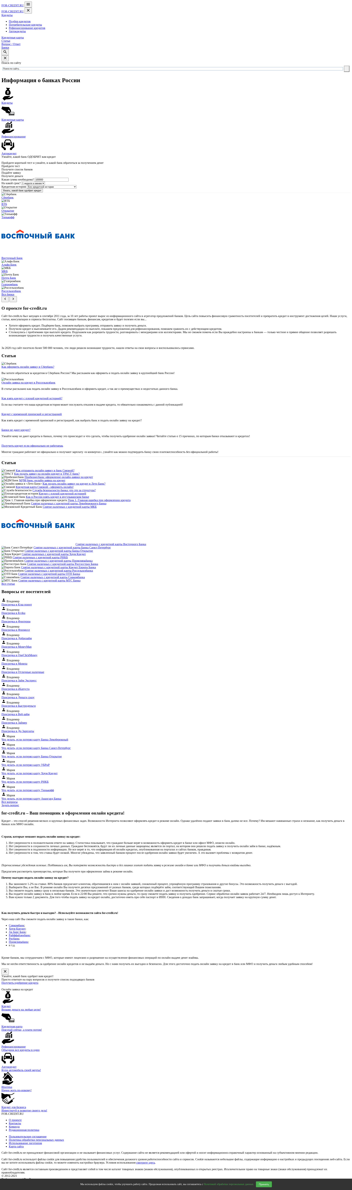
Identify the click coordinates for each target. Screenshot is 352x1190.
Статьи (5, 40)
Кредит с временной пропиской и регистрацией (31, 414)
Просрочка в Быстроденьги (18, 705)
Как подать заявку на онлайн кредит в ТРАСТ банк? (47, 473)
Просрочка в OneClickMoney (19, 655)
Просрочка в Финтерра (15, 621)
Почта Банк (8, 277)
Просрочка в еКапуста (15, 688)
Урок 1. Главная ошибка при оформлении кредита (99, 500)
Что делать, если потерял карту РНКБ (25, 781)
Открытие (7, 210)
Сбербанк (7, 197)
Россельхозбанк (11, 291)
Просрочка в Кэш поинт (16, 604)
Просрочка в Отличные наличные (22, 672)
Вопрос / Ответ (11, 44)
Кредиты (7, 15)
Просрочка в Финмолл (15, 629)
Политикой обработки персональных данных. (229, 1184)
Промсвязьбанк (18, 941)
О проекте (15, 1120)
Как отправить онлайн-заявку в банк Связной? (45, 470)
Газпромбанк (9, 284)
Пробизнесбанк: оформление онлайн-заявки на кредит (59, 477)
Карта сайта (16, 1146)
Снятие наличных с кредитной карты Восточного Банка (111, 544)
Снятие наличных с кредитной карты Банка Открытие (59, 550)
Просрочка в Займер (14, 722)
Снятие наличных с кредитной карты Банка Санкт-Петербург (72, 547)
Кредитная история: (13, 186)
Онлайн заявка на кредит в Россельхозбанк (28, 382)
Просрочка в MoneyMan (16, 646)
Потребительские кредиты (25, 24)
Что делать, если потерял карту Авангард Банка (31, 798)
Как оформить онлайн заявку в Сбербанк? (27, 366)
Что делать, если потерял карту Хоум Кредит (29, 773)
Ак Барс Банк (17, 932)
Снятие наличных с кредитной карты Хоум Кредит (54, 554)
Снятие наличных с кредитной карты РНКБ (40, 557)
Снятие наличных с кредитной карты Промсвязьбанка (58, 560)
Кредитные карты (12, 37)
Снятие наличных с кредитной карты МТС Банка (49, 580)
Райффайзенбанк (19, 935)
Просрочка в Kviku (13, 613)
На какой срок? (11, 183)
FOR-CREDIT (12, 5)
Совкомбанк (16, 925)
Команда (14, 1126)
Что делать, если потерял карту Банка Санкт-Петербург (36, 748)
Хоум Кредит (17, 928)
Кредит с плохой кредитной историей (62, 493)
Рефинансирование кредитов (27, 28)
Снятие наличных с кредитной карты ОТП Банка (49, 573)
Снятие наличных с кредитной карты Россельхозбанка (59, 570)
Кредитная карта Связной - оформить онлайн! (45, 487)
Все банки (7, 294)
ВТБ (4, 204)
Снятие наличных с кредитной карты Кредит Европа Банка (58, 567)
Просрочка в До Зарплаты (17, 731)
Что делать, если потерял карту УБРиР (25, 764)
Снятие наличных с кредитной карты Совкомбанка (53, 577)
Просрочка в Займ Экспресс (19, 680)
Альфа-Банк (8, 264)
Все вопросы (9, 801)
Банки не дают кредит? (15, 429)
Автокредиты (17, 31)
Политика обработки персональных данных (36, 1139)
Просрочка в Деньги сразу (17, 697)
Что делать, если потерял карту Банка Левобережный (34, 739)
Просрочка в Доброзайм (16, 638)
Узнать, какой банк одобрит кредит (22, 190)
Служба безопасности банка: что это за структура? (64, 490)
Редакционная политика (24, 1129)
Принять (264, 1184)
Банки (5, 47)
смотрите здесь (145, 1162)
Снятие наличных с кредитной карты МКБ (70, 506)
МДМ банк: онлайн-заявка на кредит (42, 480)
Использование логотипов (25, 1143)
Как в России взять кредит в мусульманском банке (57, 496)
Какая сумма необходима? (17, 179)
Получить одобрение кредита (19, 982)
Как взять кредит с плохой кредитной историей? (31, 398)
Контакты (15, 1123)
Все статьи (8, 583)
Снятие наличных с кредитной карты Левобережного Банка (68, 503)
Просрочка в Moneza (14, 663)
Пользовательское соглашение (28, 1136)
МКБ (4, 271)
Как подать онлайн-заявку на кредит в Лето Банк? (74, 483)
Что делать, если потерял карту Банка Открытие (31, 756)
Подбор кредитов (20, 21)
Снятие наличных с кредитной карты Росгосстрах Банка (62, 564)
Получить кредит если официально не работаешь (32, 445)
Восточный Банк (12, 258)
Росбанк (14, 938)
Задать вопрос (10, 805)
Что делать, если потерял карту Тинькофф (27, 790)
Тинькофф (7, 217)
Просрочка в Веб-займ (15, 714)
